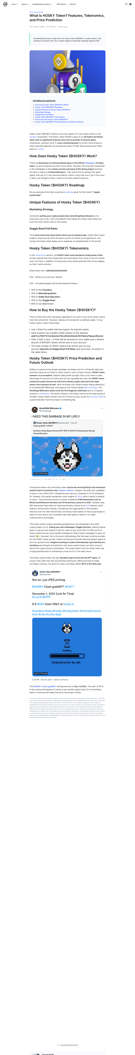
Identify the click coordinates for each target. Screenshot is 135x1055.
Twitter (41, 149)
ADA (79, 496)
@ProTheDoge (90, 387)
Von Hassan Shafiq (37, 27)
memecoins (44, 394)
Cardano (33, 137)
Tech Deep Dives (36, 12)
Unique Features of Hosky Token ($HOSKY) (52, 110)
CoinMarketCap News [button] (41, 4)
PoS (87, 505)
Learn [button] (13, 4)
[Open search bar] (126, 4)
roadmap (69, 192)
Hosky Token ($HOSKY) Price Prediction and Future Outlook (59, 122)
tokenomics (40, 255)
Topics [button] (24, 4)
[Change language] (130, 4)
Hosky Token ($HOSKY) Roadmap (48, 107)
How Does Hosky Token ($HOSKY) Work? (52, 105)
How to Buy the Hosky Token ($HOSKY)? (52, 119)
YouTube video (96, 397)
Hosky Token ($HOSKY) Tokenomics (50, 117)
